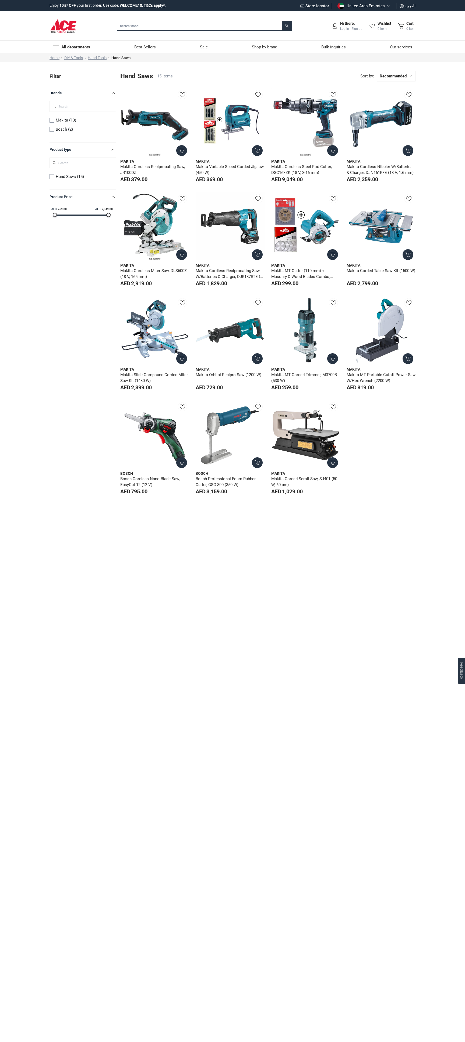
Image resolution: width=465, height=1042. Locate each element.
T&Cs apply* (154, 5)
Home (54, 58)
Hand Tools (97, 58)
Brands (56, 93)
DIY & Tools (73, 58)
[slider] (55, 215)
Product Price (61, 197)
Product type (60, 149)
